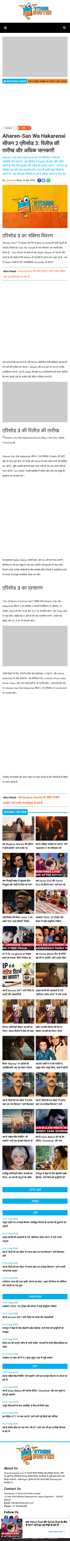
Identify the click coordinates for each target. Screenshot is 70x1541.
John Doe (11, 180)
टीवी (23, 128)
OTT (35, 1366)
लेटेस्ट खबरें (35, 1189)
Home (9, 128)
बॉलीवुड (35, 1201)
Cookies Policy (37, 1538)
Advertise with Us (20, 1538)
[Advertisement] (35, 321)
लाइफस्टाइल (35, 1296)
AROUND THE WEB (15, 812)
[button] (5, 27)
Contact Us (12, 1489)
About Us (11, 1468)
